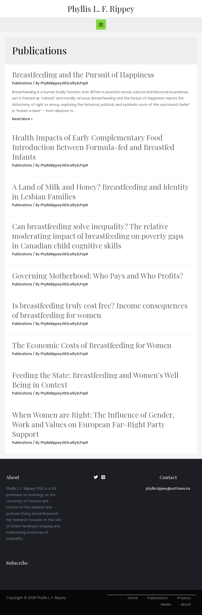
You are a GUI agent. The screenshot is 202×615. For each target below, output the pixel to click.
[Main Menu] (101, 24)
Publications (22, 83)
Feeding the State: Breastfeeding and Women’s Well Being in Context (95, 380)
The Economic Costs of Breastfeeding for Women (91, 345)
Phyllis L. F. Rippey (101, 8)
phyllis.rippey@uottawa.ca (168, 488)
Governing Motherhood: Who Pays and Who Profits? (97, 275)
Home (133, 598)
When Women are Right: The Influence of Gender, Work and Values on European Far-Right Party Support (93, 424)
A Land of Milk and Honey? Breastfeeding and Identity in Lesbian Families (100, 191)
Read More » (22, 119)
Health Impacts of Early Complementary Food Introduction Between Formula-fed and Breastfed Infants (93, 147)
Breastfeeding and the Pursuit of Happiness (83, 74)
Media (166, 604)
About (186, 604)
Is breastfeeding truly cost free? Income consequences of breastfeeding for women (99, 310)
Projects (184, 598)
